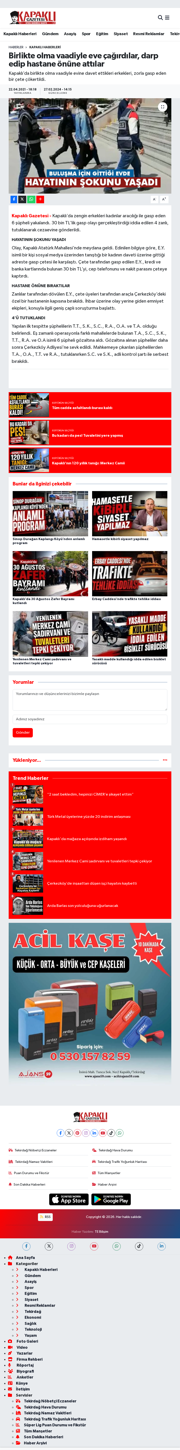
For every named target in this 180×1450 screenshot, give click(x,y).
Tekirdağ (32, 1312)
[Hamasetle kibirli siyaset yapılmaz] (130, 513)
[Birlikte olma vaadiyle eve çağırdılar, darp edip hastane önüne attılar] (90, 146)
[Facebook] (60, 1133)
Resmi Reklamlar (148, 34)
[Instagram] (86, 1133)
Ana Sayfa (25, 1258)
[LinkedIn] (94, 1133)
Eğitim (102, 34)
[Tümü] (165, 760)
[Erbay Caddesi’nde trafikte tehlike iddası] (130, 574)
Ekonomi (32, 1317)
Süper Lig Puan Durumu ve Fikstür (55, 1425)
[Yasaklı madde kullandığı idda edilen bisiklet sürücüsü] (130, 634)
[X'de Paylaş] (22, 199)
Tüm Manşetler (109, 1173)
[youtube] (94, 1246)
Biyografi (25, 1371)
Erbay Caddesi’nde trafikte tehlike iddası (126, 599)
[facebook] (26, 1246)
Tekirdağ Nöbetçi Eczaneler (36, 1150)
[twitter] (49, 1246)
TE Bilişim (101, 1231)
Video (22, 1347)
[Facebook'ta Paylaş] (14, 199)
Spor (86, 34)
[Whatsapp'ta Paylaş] (31, 199)
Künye (22, 1383)
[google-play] (111, 1199)
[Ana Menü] (167, 18)
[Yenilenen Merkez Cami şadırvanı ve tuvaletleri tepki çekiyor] (50, 634)
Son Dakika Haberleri (29, 1184)
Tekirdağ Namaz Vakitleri (33, 1162)
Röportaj (25, 1365)
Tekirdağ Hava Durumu (115, 1150)
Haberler (16, 47)
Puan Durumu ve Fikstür (31, 1173)
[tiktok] (139, 1246)
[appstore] (69, 1199)
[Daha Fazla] (40, 199)
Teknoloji (33, 1329)
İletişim (23, 1389)
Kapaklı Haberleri (20, 34)
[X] (69, 1133)
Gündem (50, 34)
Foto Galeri (27, 1341)
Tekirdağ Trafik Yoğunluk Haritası (122, 1162)
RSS (47, 1217)
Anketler (24, 1377)
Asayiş (70, 34)
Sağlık (30, 1324)
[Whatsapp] (120, 1133)
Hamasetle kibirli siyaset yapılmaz (120, 539)
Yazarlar (24, 1353)
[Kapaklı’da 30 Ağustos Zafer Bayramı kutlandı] (50, 574)
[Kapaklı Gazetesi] (32, 18)
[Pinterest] (77, 1133)
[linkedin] (162, 1246)
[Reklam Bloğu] (90, 1004)
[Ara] (160, 18)
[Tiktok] (111, 1133)
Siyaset (121, 34)
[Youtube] (103, 1133)
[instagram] (71, 1246)
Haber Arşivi (107, 1184)
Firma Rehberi (29, 1359)
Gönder (23, 733)
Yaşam (30, 1335)
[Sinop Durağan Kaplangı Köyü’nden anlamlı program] (50, 513)
